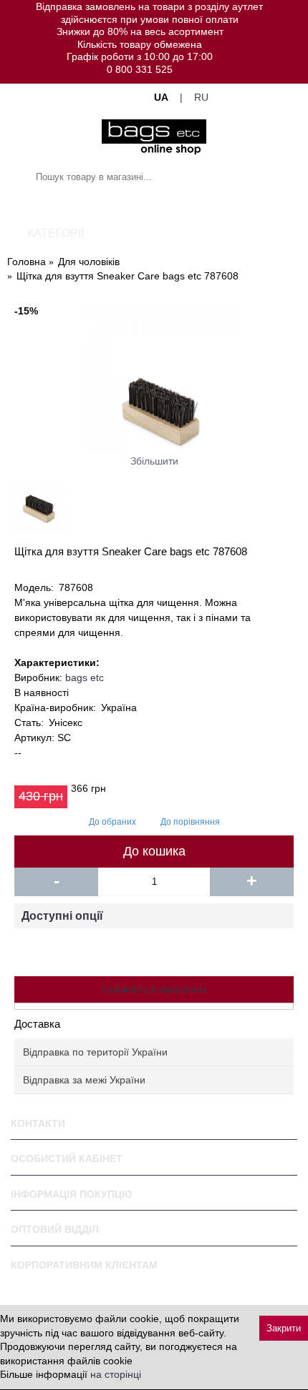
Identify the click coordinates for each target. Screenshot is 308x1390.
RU (201, 97)
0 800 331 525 (140, 69)
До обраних (112, 822)
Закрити (283, 1328)
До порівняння (190, 822)
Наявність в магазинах (154, 989)
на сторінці (115, 1374)
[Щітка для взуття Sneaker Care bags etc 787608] (154, 377)
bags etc (84, 677)
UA (161, 97)
